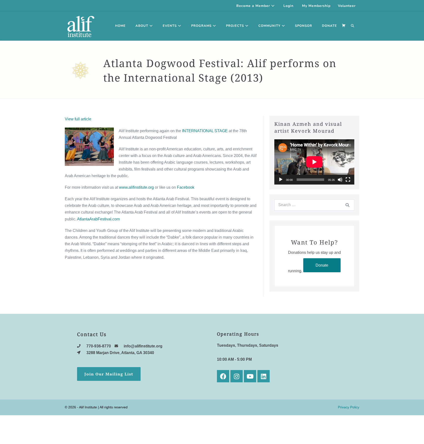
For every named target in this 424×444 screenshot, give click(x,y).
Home (120, 26)
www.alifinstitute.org (136, 187)
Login (288, 5)
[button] (352, 26)
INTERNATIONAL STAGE (205, 131)
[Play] (280, 179)
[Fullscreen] (347, 179)
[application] (314, 161)
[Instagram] (236, 376)
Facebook (185, 187)
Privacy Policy (348, 407)
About (142, 26)
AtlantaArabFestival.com (98, 219)
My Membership (316, 5)
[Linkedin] (263, 376)
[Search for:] (314, 205)
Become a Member (253, 5)
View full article (78, 119)
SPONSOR (303, 26)
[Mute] (340, 179)
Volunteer (347, 5)
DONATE (329, 26)
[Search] (347, 205)
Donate (322, 265)
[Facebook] (223, 376)
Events (170, 26)
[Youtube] (250, 376)
